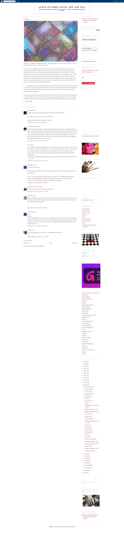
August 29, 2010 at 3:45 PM (37, 226)
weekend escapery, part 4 (91, 441)
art (82, 303)
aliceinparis (30, 165)
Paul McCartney (86, 299)
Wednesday (88, 427)
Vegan (83, 301)
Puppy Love (88, 425)
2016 (85, 371)
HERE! (96, 136)
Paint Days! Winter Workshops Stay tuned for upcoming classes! (90, 20)
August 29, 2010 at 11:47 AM (37, 191)
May (86, 458)
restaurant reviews (87, 350)
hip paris (84, 215)
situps (83, 352)
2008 (85, 473)
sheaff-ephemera (86, 221)
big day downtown (86, 305)
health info (84, 317)
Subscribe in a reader (87, 200)
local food (84, 323)
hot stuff (87, 398)
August (87, 396)
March (87, 463)
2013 (85, 378)
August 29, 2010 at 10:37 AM (37, 160)
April (86, 460)
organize (84, 339)
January (87, 467)
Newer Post (27, 243)
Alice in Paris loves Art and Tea (62, 7)
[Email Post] (31, 101)
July (86, 453)
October (87, 391)
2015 (85, 373)
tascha (83, 223)
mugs (83, 335)
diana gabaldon (86, 309)
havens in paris (86, 213)
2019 (85, 364)
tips (83, 354)
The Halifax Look (89, 418)
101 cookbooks (86, 208)
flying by (87, 434)
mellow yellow (88, 446)
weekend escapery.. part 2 (92, 448)
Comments (87, 256)
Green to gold (88, 414)
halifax (83, 313)
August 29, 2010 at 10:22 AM (37, 140)
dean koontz (85, 307)
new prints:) (88, 436)
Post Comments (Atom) (37, 246)
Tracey (29, 144)
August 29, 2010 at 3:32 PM (37, 207)
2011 (85, 382)
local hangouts (86, 325)
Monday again (88, 432)
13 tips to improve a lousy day (90, 292)
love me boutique (86, 327)
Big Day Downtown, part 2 (92, 409)
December (88, 387)
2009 (85, 470)
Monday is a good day (91, 439)
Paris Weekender (86, 219)
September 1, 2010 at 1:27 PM (38, 236)
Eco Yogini (30, 110)
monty (83, 333)
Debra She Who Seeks (33, 186)
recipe (83, 345)
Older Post (75, 243)
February (87, 465)
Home (50, 243)
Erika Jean (30, 195)
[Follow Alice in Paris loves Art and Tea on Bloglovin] (89, 40)
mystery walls (85, 337)
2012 (85, 380)
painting (84, 341)
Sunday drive (88, 416)
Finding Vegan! (86, 210)
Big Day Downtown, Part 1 (92, 411)
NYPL (83, 217)
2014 (85, 375)
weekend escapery (90, 450)
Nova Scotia (85, 297)
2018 (85, 366)
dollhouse (84, 311)
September (88, 394)
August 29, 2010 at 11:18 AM (37, 182)
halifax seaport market (88, 315)
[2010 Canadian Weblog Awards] (100, 287)
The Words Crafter (32, 126)
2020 (85, 361)
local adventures (86, 321)
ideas (83, 319)
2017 (85, 368)
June (86, 456)
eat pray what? (89, 429)
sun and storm (88, 400)
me (83, 329)
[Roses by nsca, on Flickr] (90, 154)
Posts (85, 253)
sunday (26, 19)
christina (29, 230)
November (88, 389)
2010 (85, 385)
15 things (84, 295)
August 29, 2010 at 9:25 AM (37, 122)
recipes (84, 348)
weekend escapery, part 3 (91, 443)
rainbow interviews (87, 343)
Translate (94, 50)
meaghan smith (86, 331)
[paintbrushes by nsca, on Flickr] (90, 172)
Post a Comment (28, 240)
